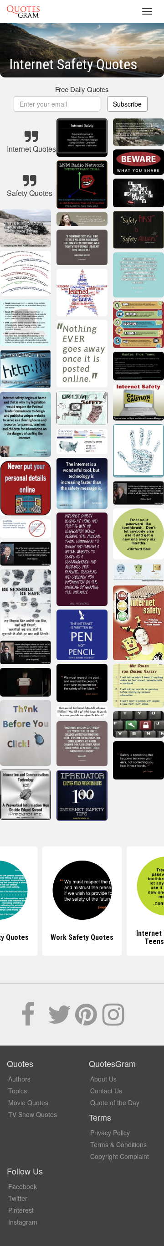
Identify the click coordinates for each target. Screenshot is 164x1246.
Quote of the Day (114, 1102)
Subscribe (127, 103)
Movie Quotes (28, 1102)
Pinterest (21, 1210)
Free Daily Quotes (82, 89)
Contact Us (106, 1090)
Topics (17, 1090)
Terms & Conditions (118, 1144)
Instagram (22, 1221)
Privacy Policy (110, 1132)
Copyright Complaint (119, 1156)
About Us (103, 1078)
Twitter (17, 1198)
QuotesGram (23, 11)
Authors (19, 1078)
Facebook (22, 1186)
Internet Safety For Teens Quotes (82, 937)
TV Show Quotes (32, 1114)
